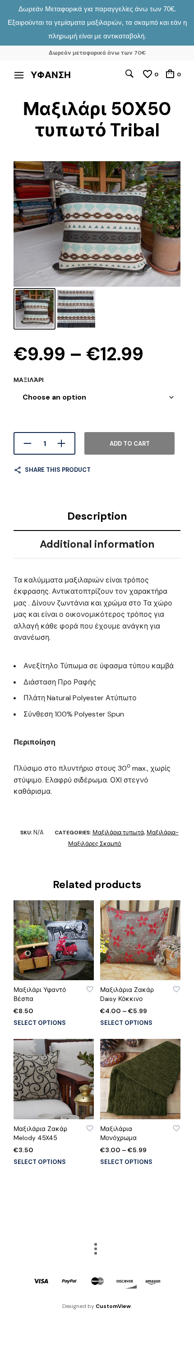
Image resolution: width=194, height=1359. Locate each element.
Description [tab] (97, 516)
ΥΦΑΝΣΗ (51, 74)
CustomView (113, 1306)
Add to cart (130, 443)
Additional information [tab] (97, 544)
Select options (40, 1023)
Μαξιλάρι (29, 380)
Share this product (58, 470)
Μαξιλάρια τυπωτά (118, 832)
